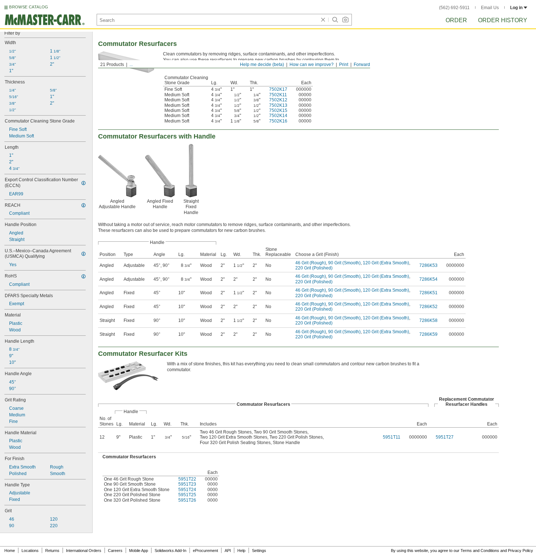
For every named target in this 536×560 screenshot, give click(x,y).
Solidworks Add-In (170, 550)
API (228, 550)
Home (9, 550)
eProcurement (205, 550)
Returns (52, 550)
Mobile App (138, 550)
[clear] (323, 20)
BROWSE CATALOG (28, 7)
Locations (30, 550)
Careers (115, 550)
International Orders (83, 550)
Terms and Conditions (480, 550)
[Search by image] (345, 19)
